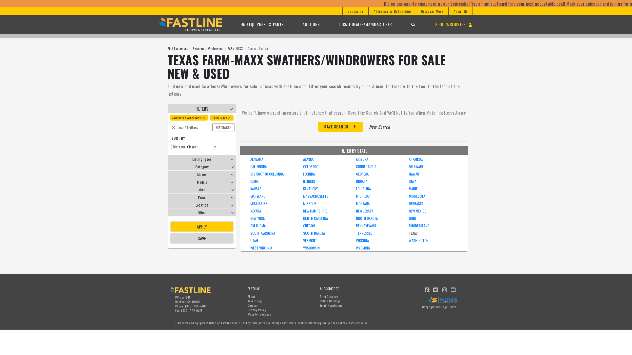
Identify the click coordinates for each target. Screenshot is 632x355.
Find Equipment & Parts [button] (262, 24)
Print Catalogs (329, 296)
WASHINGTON (419, 240)
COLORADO (310, 166)
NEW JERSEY (364, 210)
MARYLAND (257, 196)
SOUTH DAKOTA (314, 233)
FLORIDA (309, 174)
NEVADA (255, 210)
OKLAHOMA (258, 225)
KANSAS (255, 188)
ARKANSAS (416, 159)
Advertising (255, 301)
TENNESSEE (364, 233)
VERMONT (310, 240)
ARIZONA (362, 159)
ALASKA (308, 159)
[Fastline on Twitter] (436, 289)
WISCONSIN (311, 247)
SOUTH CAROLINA (262, 233)
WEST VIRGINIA (261, 247)
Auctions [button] (311, 24)
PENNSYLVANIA (366, 225)
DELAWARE (416, 166)
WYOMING (363, 247)
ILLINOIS (309, 181)
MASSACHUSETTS (316, 196)
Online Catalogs (330, 301)
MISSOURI (310, 203)
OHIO (412, 218)
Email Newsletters (331, 305)
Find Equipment (178, 48)
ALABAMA (256, 159)
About (251, 296)
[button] (355, 11)
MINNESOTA (417, 196)
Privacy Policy (257, 310)
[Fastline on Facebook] (427, 289)
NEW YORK (257, 218)
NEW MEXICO (417, 210)
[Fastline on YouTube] (453, 289)
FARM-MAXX (235, 48)
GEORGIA (362, 174)
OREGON (309, 225)
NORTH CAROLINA (315, 218)
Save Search (336, 127)
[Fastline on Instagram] (444, 289)
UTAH (254, 240)
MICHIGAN (363, 196)
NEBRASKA (416, 203)
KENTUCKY (310, 188)
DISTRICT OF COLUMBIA (267, 174)
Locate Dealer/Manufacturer (365, 24)
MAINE (413, 188)
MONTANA (363, 203)
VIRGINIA (362, 240)
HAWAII (414, 174)
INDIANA (361, 181)
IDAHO (254, 181)
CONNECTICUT (366, 166)
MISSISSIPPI (259, 203)
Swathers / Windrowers (208, 48)
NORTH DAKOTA (367, 218)
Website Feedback (259, 314)
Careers (253, 305)
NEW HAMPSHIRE (315, 210)
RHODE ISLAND (419, 225)
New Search (224, 127)
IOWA (412, 181)
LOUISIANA (363, 188)
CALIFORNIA (258, 166)
